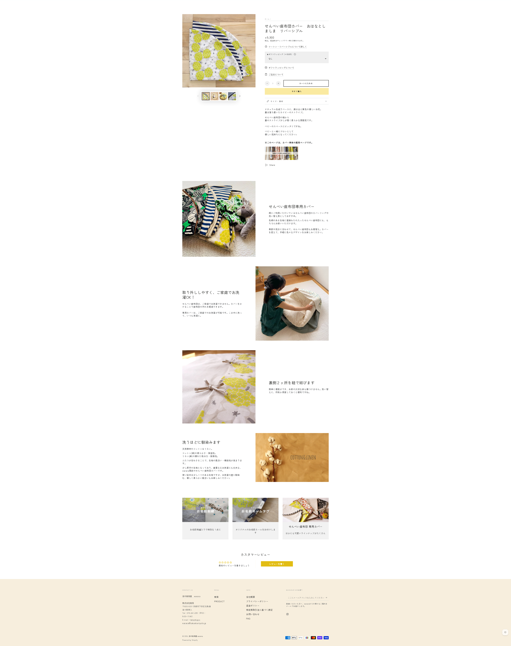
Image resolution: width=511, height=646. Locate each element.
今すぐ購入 (297, 91)
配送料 (272, 40)
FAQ (248, 618)
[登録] (327, 597)
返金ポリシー (252, 605)
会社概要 (250, 596)
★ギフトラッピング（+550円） (280, 54)
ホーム (267, 19)
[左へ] (198, 96)
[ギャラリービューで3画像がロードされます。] (223, 96)
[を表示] (205, 510)
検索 (216, 596)
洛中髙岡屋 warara (191, 596)
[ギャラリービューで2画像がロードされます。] (215, 96)
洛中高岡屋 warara (196, 636)
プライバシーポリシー (257, 601)
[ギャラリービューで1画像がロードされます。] (206, 96)
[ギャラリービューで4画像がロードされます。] (232, 96)
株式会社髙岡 (188, 603)
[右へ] (240, 96)
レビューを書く (277, 563)
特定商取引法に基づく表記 (259, 609)
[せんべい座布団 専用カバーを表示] (306, 510)
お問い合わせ (252, 614)
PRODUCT (219, 601)
